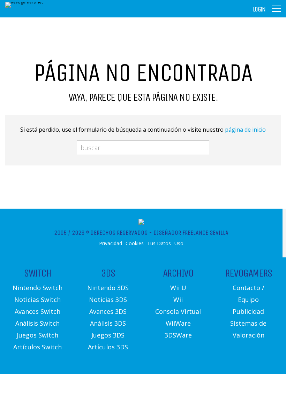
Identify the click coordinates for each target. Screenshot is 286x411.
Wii (178, 299)
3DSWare (178, 335)
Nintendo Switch (37, 288)
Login (259, 9)
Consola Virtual (178, 311)
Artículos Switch (37, 347)
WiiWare (178, 323)
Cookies (135, 243)
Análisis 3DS (108, 323)
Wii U (178, 288)
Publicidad (248, 311)
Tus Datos (159, 243)
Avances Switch (37, 311)
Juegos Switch (37, 335)
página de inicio (245, 129)
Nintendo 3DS (108, 288)
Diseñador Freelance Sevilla (190, 232)
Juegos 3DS (108, 335)
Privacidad (110, 243)
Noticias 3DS (108, 299)
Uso (178, 243)
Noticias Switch (37, 299)
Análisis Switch (37, 323)
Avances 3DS (108, 311)
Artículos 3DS (108, 347)
